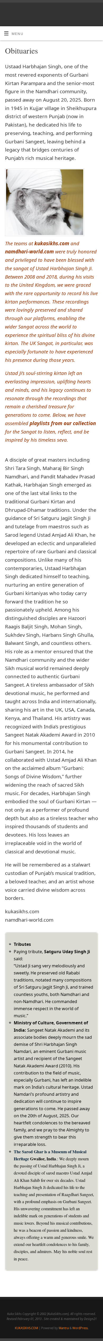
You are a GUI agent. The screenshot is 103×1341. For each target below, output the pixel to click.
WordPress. (80, 1328)
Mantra (64, 1328)
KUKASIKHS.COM (26, 1328)
